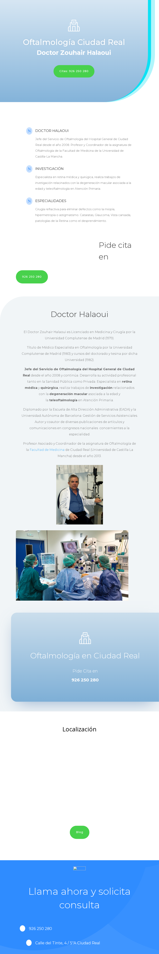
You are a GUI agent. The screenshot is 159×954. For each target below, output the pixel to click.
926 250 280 (32, 276)
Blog (79, 832)
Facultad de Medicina (47, 450)
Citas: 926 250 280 (74, 71)
